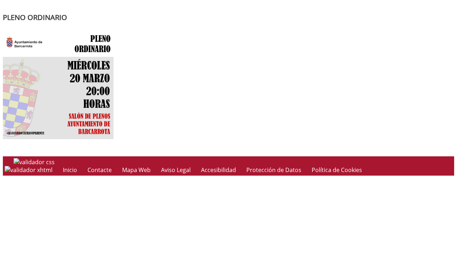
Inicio (70, 170)
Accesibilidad (218, 170)
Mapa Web (136, 170)
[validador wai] (29, 170)
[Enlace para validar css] (34, 162)
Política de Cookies (337, 170)
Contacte (99, 170)
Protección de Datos (273, 170)
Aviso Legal (176, 170)
